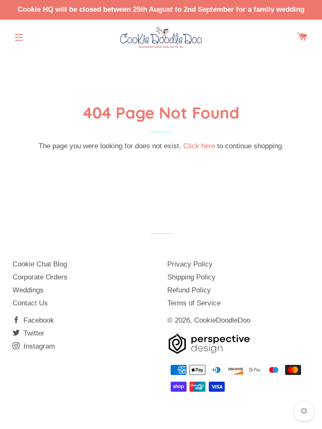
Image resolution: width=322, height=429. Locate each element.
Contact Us (30, 303)
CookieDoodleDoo (222, 320)
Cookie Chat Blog (40, 264)
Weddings (28, 290)
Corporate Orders (40, 277)
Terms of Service (194, 303)
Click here (199, 146)
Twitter (32, 333)
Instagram (38, 346)
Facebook (37, 320)
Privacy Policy (190, 264)
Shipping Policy (191, 277)
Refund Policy (189, 290)
